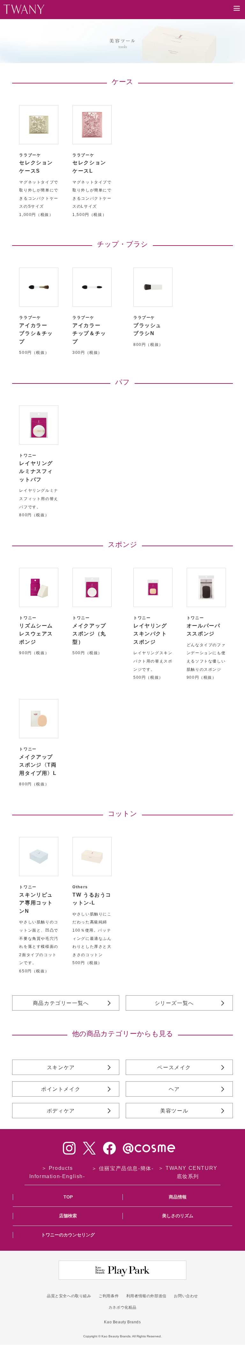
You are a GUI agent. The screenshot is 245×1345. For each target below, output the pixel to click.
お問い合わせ (186, 1296)
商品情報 (178, 1196)
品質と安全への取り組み (69, 1296)
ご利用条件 (109, 1296)
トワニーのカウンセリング (68, 1234)
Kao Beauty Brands (122, 1322)
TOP (68, 1196)
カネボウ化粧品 (122, 1307)
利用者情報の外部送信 (146, 1296)
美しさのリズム (177, 1215)
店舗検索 (68, 1215)
